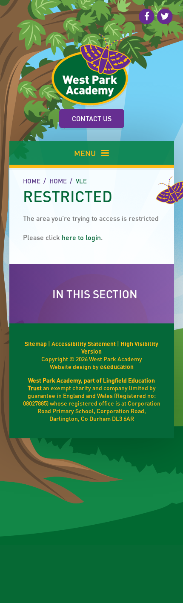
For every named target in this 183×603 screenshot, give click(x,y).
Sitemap (36, 343)
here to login (81, 237)
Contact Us (92, 118)
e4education (117, 366)
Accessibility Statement (83, 343)
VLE (81, 181)
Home (31, 181)
